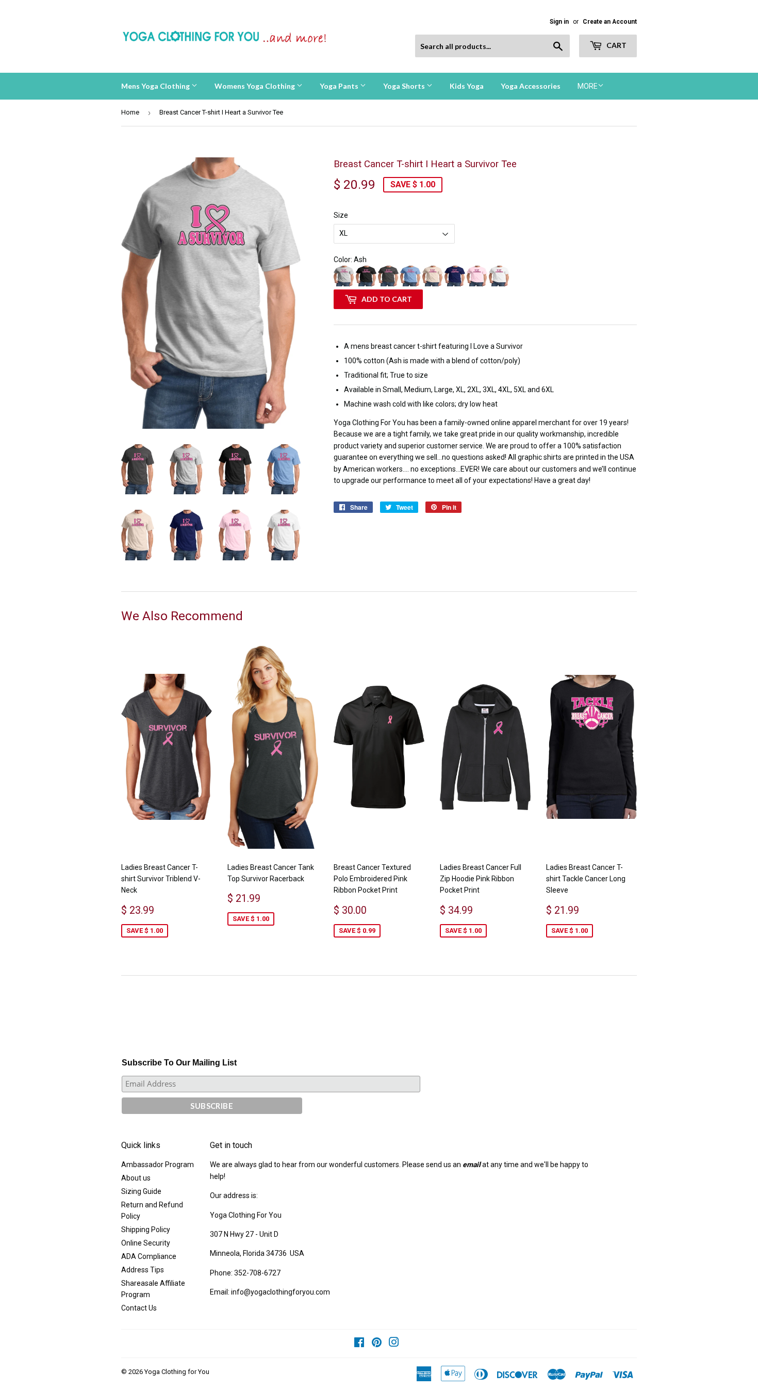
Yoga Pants (340, 86)
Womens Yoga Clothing (255, 86)
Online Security (145, 1243)
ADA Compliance (148, 1256)
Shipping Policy (145, 1229)
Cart (616, 45)
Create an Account (610, 21)
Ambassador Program (157, 1164)
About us (136, 1178)
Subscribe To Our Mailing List (179, 1062)
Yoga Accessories (531, 86)
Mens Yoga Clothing (156, 86)
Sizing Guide (141, 1191)
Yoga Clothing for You (176, 1372)
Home (130, 112)
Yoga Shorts (404, 86)
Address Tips (142, 1270)
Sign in (559, 21)
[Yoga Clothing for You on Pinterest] (376, 1343)
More (588, 86)
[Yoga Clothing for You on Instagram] (394, 1343)
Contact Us (139, 1308)
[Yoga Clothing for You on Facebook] (359, 1343)
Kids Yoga (467, 86)
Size (341, 215)
